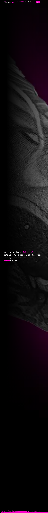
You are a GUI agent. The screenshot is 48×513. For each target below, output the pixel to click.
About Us (27, 1)
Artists (31, 1)
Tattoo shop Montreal (20, 1)
